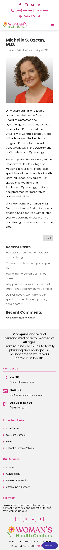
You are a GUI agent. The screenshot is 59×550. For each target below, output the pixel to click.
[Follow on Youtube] (32, 4)
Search (48, 238)
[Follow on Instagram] (26, 4)
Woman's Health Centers (21, 50)
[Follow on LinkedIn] (39, 4)
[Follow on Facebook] (20, 4)
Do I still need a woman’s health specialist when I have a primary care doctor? (26, 299)
